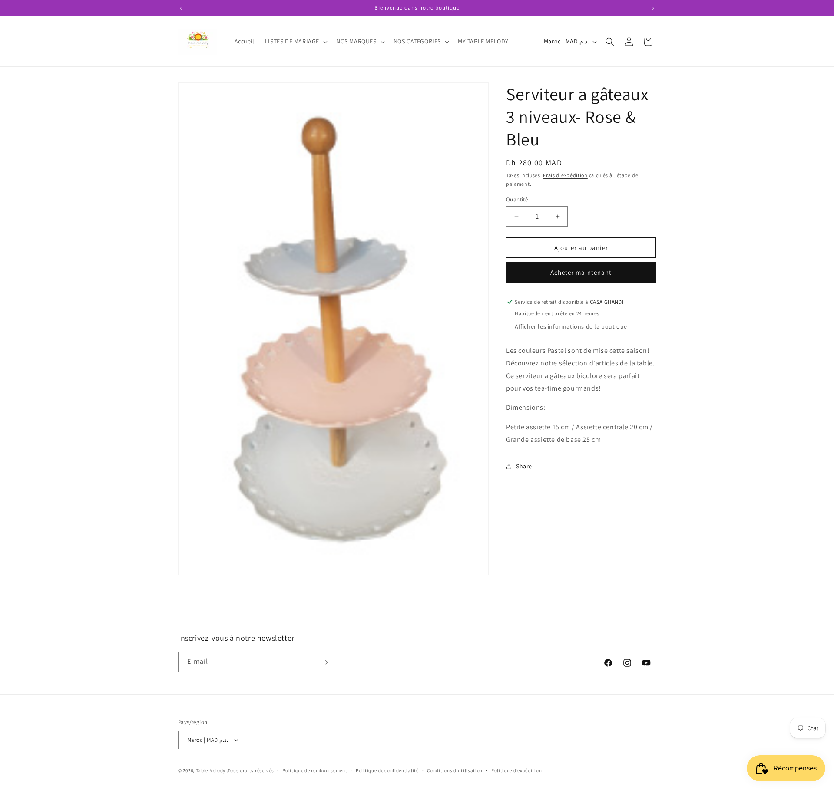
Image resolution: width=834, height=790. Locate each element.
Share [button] (524, 466)
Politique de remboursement (314, 770)
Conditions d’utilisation (455, 770)
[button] (295, 41)
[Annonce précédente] (181, 8)
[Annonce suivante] (652, 8)
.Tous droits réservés (250, 770)
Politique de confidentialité (387, 770)
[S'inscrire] (324, 662)
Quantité (517, 199)
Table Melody (210, 770)
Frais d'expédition (565, 175)
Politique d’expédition (516, 770)
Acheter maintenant (581, 272)
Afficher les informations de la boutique (571, 326)
